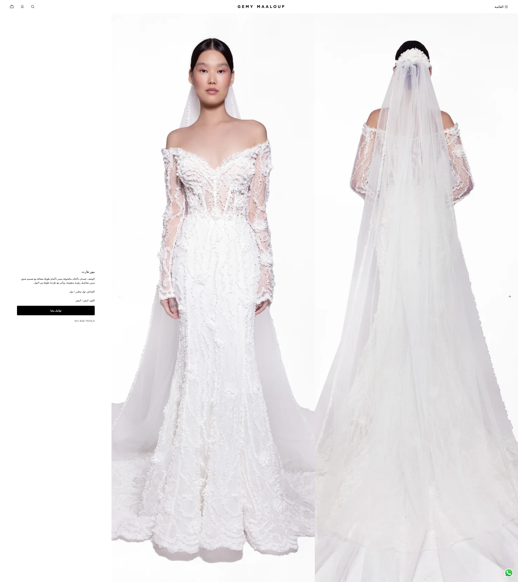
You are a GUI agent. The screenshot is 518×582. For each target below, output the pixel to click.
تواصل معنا (55, 310)
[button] (509, 296)
